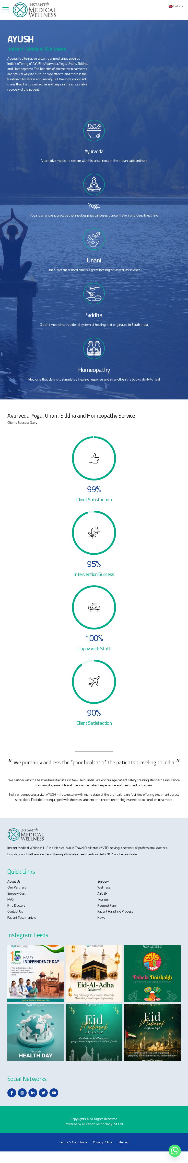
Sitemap (123, 1142)
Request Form (107, 906)
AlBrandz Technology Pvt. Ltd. (102, 1124)
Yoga (94, 205)
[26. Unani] (94, 239)
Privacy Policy (102, 1142)
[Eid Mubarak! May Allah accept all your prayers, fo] (94, 1032)
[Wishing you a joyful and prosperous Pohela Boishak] (152, 973)
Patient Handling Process (115, 912)
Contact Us (15, 912)
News (101, 918)
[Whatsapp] (175, 1151)
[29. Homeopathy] (94, 348)
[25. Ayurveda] (94, 130)
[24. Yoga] (94, 184)
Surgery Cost (16, 894)
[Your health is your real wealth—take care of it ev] (35, 1032)
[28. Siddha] (94, 293)
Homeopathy (94, 369)
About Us (13, 882)
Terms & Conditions (73, 1142)
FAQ (10, 900)
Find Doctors (16, 906)
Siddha (94, 315)
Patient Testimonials (21, 918)
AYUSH (102, 894)
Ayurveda (94, 151)
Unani (94, 260)
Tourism (103, 900)
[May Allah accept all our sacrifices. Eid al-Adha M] (94, 973)
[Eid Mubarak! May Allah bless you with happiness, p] (152, 1032)
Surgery (103, 882)
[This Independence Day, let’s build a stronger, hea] (35, 973)
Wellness (103, 887)
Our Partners (16, 887)
